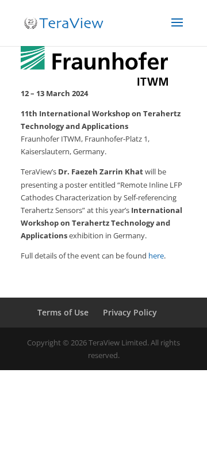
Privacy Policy (130, 312)
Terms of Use (63, 312)
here (156, 255)
